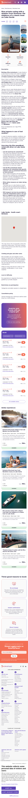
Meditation (17, 697)
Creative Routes (5, 703)
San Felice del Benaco (5, 760)
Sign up (14, 656)
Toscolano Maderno (19, 734)
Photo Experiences (5, 704)
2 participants (7, 336)
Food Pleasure (18, 674)
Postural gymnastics (19, 693)
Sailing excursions (5, 722)
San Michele (17, 741)
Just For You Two (4, 677)
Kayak (2, 724)
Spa (15, 689)
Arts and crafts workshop (6, 706)
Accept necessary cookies (10, 792)
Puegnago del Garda (5, 756)
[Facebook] (7, 21)
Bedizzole (17, 744)
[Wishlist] (25, 21)
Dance (2, 707)
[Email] (17, 21)
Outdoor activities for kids (6, 694)
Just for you (4, 674)
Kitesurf (16, 718)
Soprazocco (17, 737)
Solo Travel (3, 675)
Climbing (16, 709)
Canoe (2, 723)
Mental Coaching (18, 698)
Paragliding (17, 710)
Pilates (16, 694)
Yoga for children (4, 698)
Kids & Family (4, 690)
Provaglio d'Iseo (18, 733)
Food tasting (17, 675)
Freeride (16, 721)
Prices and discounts (8, 347)
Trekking (16, 706)
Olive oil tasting (18, 678)
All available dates (14, 401)
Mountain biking (18, 713)
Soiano (2, 759)
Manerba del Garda (5, 752)
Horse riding (4, 716)
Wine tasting (17, 677)
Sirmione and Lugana (20, 749)
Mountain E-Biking (18, 711)
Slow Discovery (8, 8)
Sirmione (16, 751)
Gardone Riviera (18, 736)
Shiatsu (16, 695)
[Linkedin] (26, 666)
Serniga (16, 745)
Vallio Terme (17, 740)
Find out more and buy (14, 322)
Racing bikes (17, 714)
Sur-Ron (16, 715)
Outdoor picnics (18, 679)
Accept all (8, 788)
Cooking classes (18, 681)
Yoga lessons (17, 690)
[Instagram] (23, 666)
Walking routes (4, 719)
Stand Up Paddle (4, 720)
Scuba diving (17, 722)
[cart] (25, 2)
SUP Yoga (17, 691)
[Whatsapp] (10, 21)
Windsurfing (17, 717)
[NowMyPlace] (6, 2)
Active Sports (18, 703)
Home (2, 8)
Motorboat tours (16, 8)
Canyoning (17, 707)
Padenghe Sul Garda (5, 755)
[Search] (15, 2)
